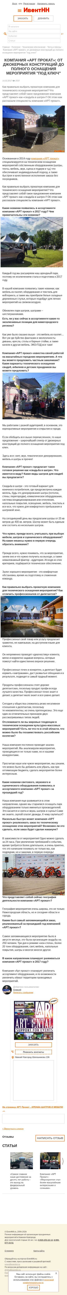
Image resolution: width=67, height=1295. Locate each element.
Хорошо (33, 1287)
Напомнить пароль (46, 3)
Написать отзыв (50, 1138)
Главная (6, 47)
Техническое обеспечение (33, 47)
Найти (5, 34)
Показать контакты (33, 1052)
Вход (14, 3)
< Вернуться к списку (13, 1128)
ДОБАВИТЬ (43, 18)
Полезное (16, 47)
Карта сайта (39, 1251)
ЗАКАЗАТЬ (23, 18)
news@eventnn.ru (12, 1264)
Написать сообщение (23, 992)
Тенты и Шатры (54, 47)
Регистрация (29, 3)
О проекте (9, 1251)
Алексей (17, 990)
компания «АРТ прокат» (45, 158)
